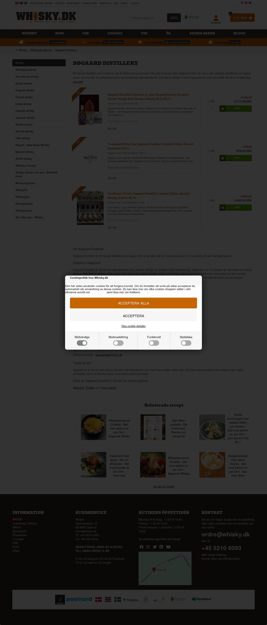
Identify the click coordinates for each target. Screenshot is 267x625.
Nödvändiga (82, 337)
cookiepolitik (98, 292)
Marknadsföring (118, 337)
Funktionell (154, 337)
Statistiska (186, 337)
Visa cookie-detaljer (133, 326)
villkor (144, 292)
